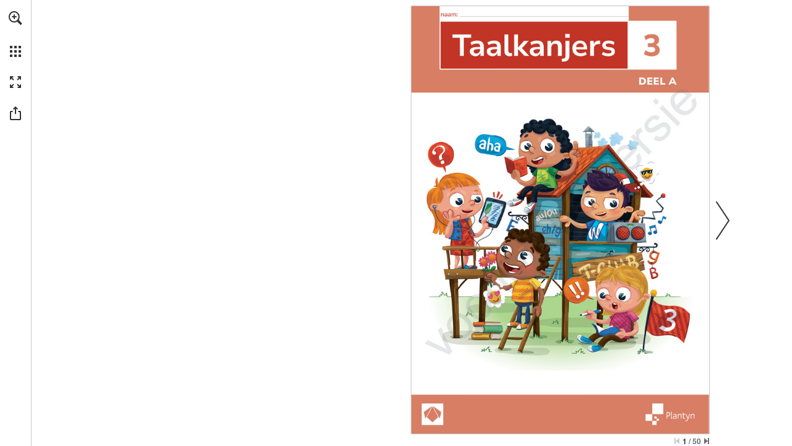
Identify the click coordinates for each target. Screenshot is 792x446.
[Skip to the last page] (706, 441)
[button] (15, 17)
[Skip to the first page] (676, 441)
